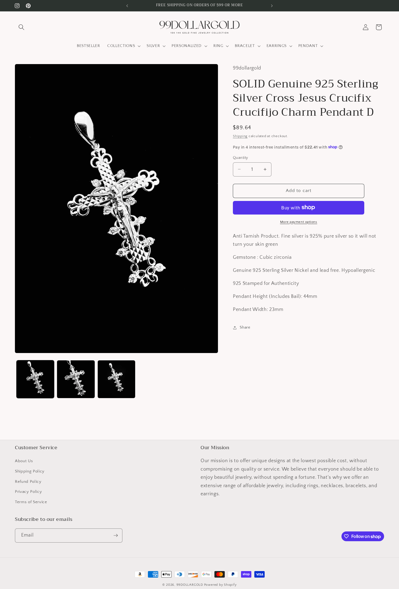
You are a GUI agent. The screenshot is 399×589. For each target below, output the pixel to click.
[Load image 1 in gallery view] (35, 379)
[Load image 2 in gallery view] (76, 379)
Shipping (240, 136)
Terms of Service (31, 501)
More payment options (298, 221)
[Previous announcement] (127, 5)
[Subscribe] (115, 535)
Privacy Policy (28, 491)
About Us (24, 461)
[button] (21, 27)
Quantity (240, 157)
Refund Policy (28, 481)
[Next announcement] (272, 5)
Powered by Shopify (220, 585)
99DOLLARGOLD (189, 585)
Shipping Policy (30, 471)
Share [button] (245, 327)
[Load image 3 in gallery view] (116, 379)
